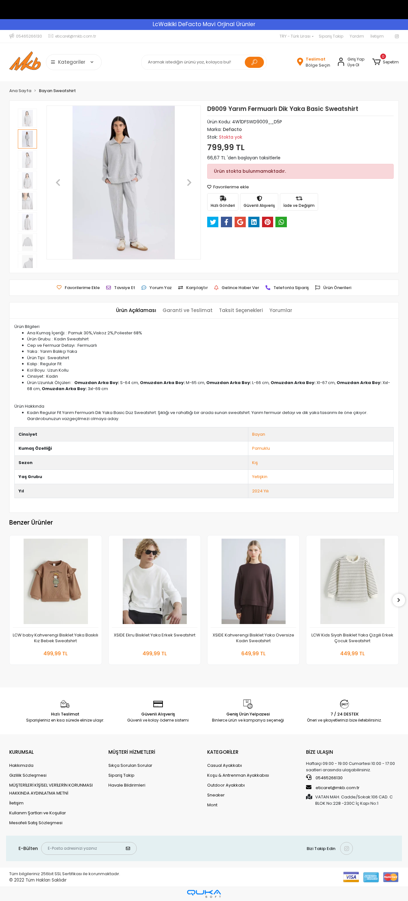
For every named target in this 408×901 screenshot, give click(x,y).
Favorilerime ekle (230, 187)
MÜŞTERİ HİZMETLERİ (131, 752)
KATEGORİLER (222, 752)
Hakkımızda (21, 765)
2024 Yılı (260, 491)
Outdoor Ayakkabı (226, 785)
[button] (385, 62)
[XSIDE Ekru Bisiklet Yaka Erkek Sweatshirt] (154, 583)
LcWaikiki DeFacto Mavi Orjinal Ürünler (204, 24)
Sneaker (216, 795)
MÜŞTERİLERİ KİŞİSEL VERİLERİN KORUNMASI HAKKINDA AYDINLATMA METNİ (51, 789)
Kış (255, 463)
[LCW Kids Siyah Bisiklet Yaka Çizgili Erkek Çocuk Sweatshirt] (352, 583)
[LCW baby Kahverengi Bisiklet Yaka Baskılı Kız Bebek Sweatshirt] (55, 583)
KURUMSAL (21, 752)
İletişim (377, 36)
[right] (398, 600)
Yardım (357, 36)
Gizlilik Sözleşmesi (28, 775)
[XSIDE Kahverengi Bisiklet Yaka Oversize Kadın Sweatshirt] (253, 583)
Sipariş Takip (331, 36)
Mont (212, 805)
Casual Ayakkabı (224, 765)
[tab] (136, 310)
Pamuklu (261, 448)
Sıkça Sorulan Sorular (130, 765)
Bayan (258, 434)
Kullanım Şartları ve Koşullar (37, 813)
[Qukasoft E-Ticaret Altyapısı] (204, 894)
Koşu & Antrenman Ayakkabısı (238, 775)
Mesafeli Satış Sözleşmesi (35, 823)
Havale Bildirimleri (126, 785)
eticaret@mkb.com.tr (337, 788)
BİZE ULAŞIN (319, 752)
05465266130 (329, 778)
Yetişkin (259, 477)
